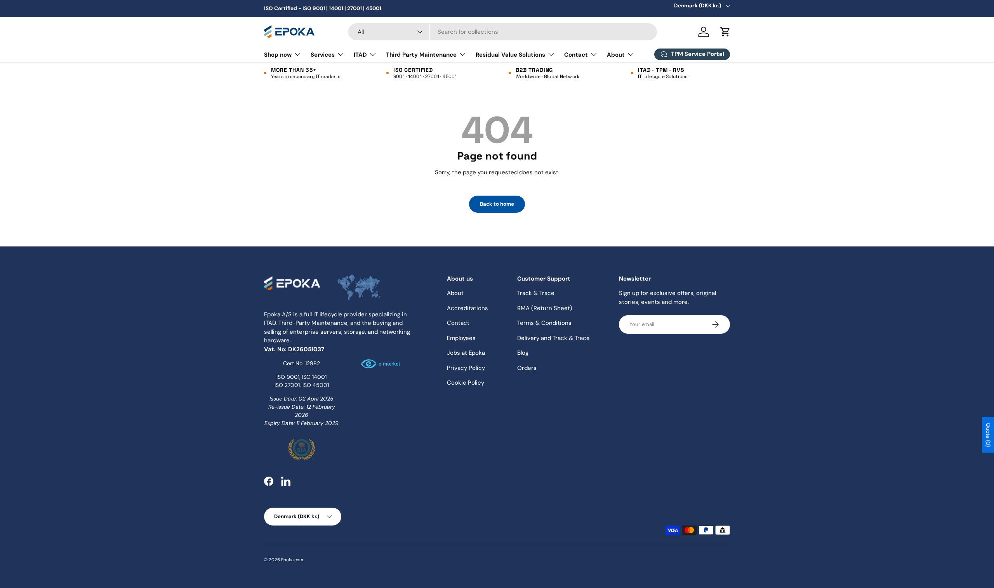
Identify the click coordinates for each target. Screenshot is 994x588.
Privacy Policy (466, 368)
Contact (576, 55)
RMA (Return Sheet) (544, 308)
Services (323, 55)
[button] (725, 31)
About (616, 55)
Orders (527, 368)
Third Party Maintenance (421, 55)
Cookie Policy (465, 383)
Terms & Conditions (544, 323)
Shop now (278, 55)
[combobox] (502, 31)
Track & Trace (535, 293)
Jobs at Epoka (466, 353)
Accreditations (467, 308)
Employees (461, 338)
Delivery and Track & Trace (553, 338)
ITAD (360, 55)
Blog (522, 353)
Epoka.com (292, 559)
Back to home (497, 204)
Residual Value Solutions (510, 55)
